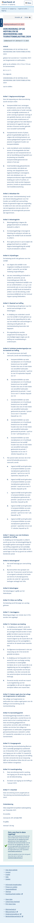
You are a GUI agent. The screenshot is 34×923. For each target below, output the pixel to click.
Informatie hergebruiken (13, 885)
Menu (29, 3)
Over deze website (11, 870)
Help (7, 877)
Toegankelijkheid (11, 889)
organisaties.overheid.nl (15, 851)
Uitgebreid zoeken (22, 8)
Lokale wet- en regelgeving (9, 8)
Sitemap (8, 892)
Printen (26, 17)
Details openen (1, 22)
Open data (8, 899)
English (7, 875)
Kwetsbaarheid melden (13, 894)
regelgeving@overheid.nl (15, 858)
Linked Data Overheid (12, 902)
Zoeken (7, 879)
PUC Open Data (10, 904)
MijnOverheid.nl (10, 909)
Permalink (17, 17)
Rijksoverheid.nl (10, 912)
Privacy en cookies (11, 887)
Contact (7, 872)
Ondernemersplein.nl (12, 914)
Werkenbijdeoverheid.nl (13, 916)
